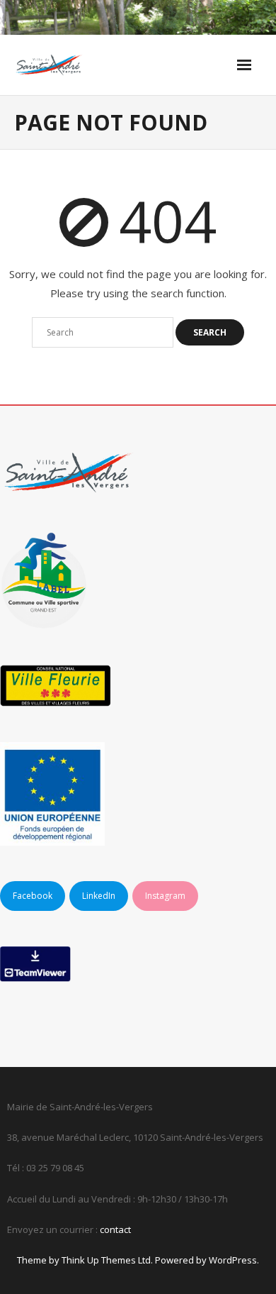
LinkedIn (98, 896)
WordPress (233, 1260)
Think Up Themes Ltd (106, 1260)
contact (115, 1229)
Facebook (32, 896)
